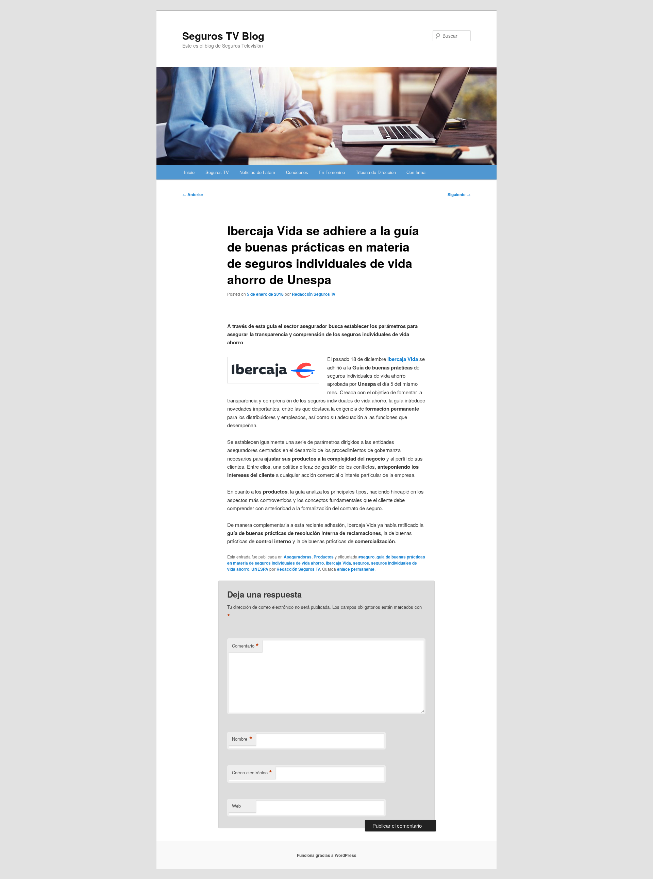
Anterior (192, 194)
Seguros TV (217, 172)
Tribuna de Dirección (376, 172)
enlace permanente (355, 569)
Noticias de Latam (257, 172)
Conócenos (297, 172)
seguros (361, 563)
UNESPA (259, 569)
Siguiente (459, 194)
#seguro (366, 557)
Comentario (245, 645)
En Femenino (332, 172)
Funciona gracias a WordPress (326, 855)
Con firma (415, 172)
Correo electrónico (252, 772)
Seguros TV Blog (223, 35)
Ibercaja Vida (338, 563)
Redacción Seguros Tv (313, 294)
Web (236, 806)
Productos (324, 557)
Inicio (189, 172)
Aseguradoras (298, 557)
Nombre (242, 739)
